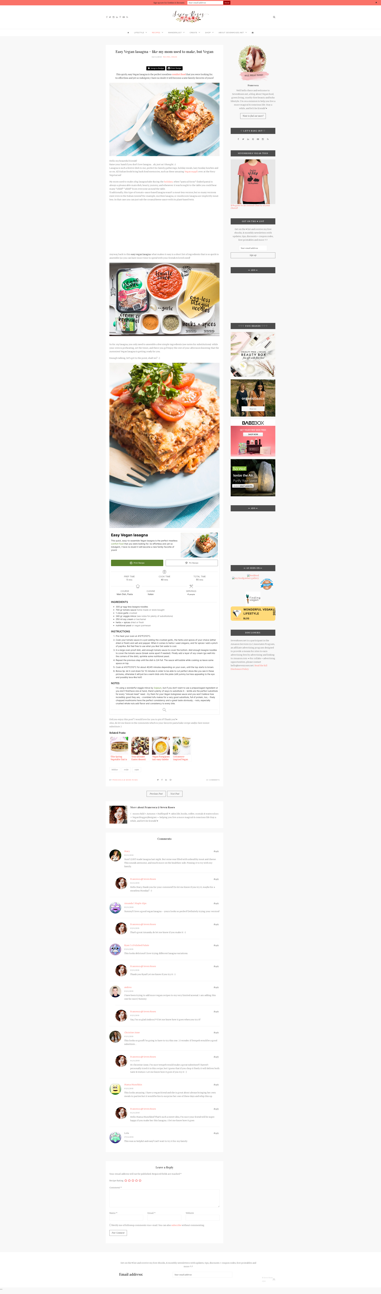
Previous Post (156, 793)
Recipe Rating (116, 1180)
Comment (115, 1187)
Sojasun (157, 688)
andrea (127, 987)
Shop (208, 33)
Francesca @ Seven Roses (125, 780)
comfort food (179, 74)
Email (151, 1213)
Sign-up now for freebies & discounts (168, 3)
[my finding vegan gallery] (253, 593)
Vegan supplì (191, 171)
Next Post (174, 793)
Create (193, 33)
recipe (126, 769)
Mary (127, 851)
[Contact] (253, 33)
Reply (216, 851)
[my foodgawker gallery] (245, 578)
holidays (168, 181)
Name (113, 1213)
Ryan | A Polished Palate (136, 945)
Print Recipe (175, 68)
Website (190, 1213)
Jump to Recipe (157, 68)
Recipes (156, 33)
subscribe (176, 1225)
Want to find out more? (253, 115)
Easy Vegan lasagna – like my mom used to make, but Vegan (164, 51)
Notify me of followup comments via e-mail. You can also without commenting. (158, 1225)
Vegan (174, 57)
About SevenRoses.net (231, 33)
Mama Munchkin (133, 1084)
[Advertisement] (164, 225)
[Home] (128, 33)
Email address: (131, 1274)
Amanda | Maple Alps (135, 903)
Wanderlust (175, 33)
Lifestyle (139, 33)
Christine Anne (132, 1032)
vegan (137, 769)
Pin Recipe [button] (193, 563)
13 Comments (213, 780)
